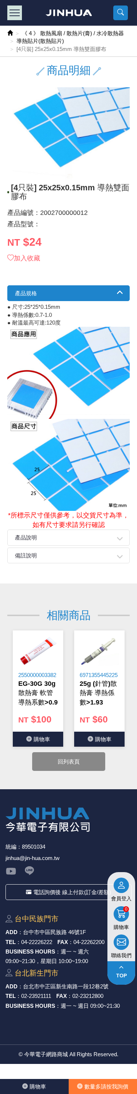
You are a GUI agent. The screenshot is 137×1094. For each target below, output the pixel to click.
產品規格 (26, 293)
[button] (120, 13)
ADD (11, 932)
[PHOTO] (68, 133)
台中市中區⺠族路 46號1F (54, 932)
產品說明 (26, 537)
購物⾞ (38, 1086)
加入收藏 (27, 258)
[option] (38, 688)
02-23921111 (36, 996)
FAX (62, 942)
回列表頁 (69, 761)
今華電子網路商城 (68, 13)
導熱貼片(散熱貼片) (40, 41)
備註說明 (26, 555)
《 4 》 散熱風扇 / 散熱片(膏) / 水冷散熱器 (73, 33)
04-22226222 (36, 942)
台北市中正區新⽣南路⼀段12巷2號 (66, 986)
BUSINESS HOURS (30, 951)
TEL (10, 942)
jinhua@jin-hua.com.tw (32, 858)
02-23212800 (87, 996)
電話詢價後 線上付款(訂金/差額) (72, 892)
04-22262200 (88, 942)
